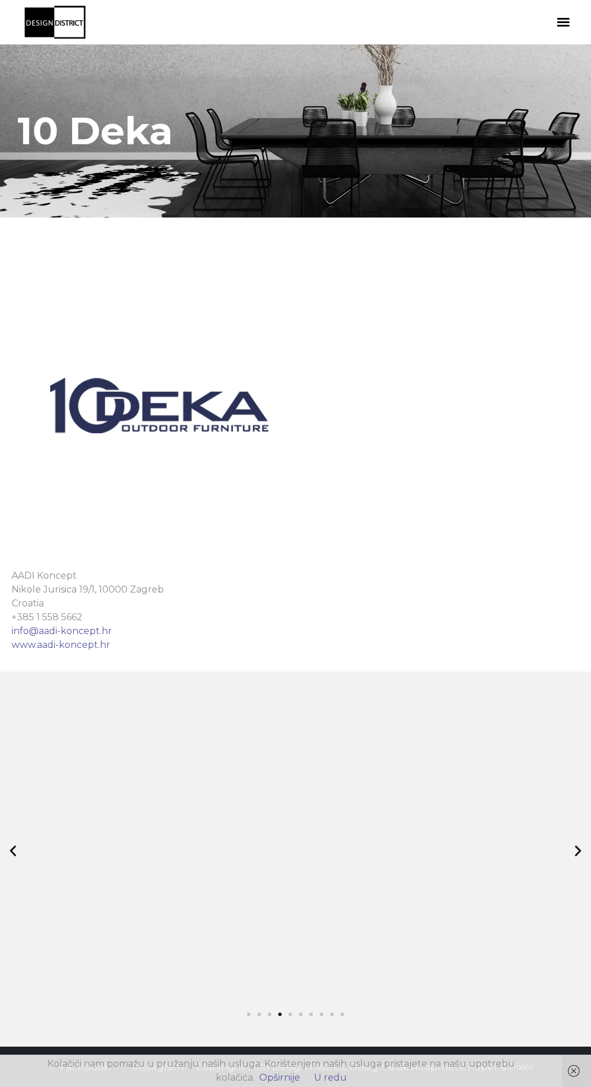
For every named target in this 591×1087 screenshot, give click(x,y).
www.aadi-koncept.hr (61, 644)
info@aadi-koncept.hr (62, 630)
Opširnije (279, 1077)
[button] (563, 22)
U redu (330, 1077)
